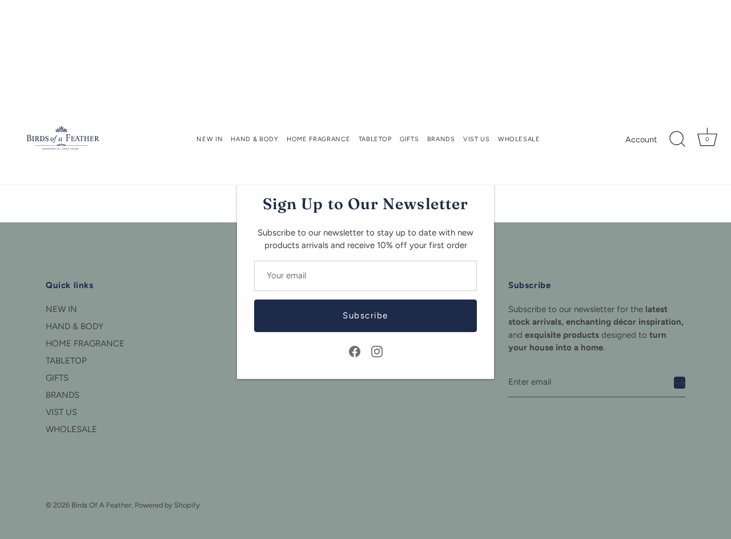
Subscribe (365, 315)
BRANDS (441, 139)
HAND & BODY (254, 139)
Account (641, 139)
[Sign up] (679, 382)
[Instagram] (377, 351)
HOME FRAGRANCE (318, 139)
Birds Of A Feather (101, 505)
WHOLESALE (519, 139)
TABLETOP (375, 139)
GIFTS (409, 139)
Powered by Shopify (167, 505)
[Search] (677, 139)
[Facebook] (354, 351)
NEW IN (209, 139)
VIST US (476, 139)
